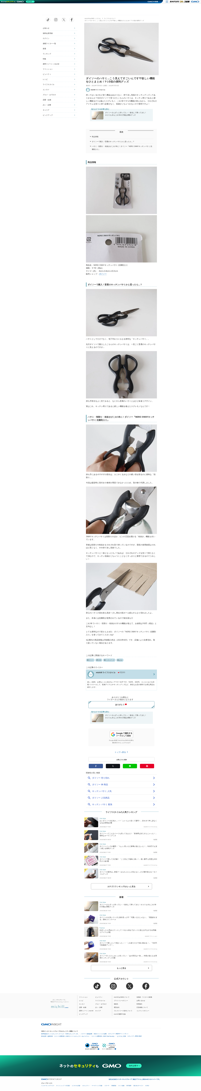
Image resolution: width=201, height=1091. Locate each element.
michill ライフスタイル (98, 90)
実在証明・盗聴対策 (47, 1036)
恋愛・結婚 (47, 100)
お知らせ (46, 28)
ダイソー (103, 274)
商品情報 (95, 137)
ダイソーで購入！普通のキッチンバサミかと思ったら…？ (113, 141)
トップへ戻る (120, 752)
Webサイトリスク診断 (100, 1033)
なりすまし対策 (121, 1036)
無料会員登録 (48, 33)
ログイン (46, 38)
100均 (99, 660)
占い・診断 (47, 105)
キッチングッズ (109, 660)
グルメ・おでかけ (49, 95)
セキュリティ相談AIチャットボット (118, 1033)
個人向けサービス (138, 1085)
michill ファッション (151, 936)
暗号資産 (129, 1085)
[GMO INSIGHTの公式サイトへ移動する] (51, 1024)
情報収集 (113, 1085)
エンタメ (46, 89)
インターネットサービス (47, 1085)
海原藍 (155, 839)
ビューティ (47, 74)
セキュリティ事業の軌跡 (134, 1036)
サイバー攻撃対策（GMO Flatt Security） (103, 1036)
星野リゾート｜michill (51, 64)
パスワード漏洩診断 (86, 1033)
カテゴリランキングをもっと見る (121, 886)
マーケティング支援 (97, 1085)
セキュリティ (85, 1085)
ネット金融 (121, 1085)
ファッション (48, 69)
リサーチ (106, 1085)
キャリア (46, 110)
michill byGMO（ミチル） (93, 18)
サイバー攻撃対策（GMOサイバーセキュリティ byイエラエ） (72, 1036)
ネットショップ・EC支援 (63, 1085)
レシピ (45, 79)
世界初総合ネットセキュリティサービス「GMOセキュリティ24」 (60, 1033)
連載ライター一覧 (49, 43)
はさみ (120, 660)
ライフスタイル (48, 84)
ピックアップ (48, 115)
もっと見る (121, 968)
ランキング (47, 54)
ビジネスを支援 (76, 1085)
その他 (147, 1085)
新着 (44, 49)
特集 (44, 59)
